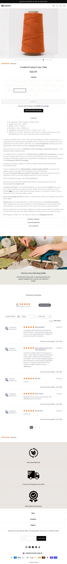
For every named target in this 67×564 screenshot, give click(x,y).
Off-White (15, 81)
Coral (38, 81)
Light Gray (57, 90)
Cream (25, 81)
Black (37, 95)
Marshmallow (47, 81)
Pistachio (47, 90)
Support (33, 525)
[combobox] (28, 316)
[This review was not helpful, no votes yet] (60, 341)
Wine (60, 86)
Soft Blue (22, 86)
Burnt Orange (20, 90)
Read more (27, 366)
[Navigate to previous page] (27, 427)
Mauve (13, 86)
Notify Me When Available (33, 110)
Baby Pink (59, 81)
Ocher (38, 90)
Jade (30, 86)
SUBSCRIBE (41, 538)
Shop (33, 513)
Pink (6, 86)
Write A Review (44, 305)
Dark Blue (44, 86)
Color (33, 77)
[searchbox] (11, 316)
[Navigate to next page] (39, 427)
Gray (30, 95)
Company (33, 519)
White (7, 81)
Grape (53, 86)
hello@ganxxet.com (46, 214)
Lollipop (9, 90)
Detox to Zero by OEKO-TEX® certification (42, 154)
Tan (31, 81)
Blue (36, 86)
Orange (30, 90)
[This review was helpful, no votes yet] (57, 341)
